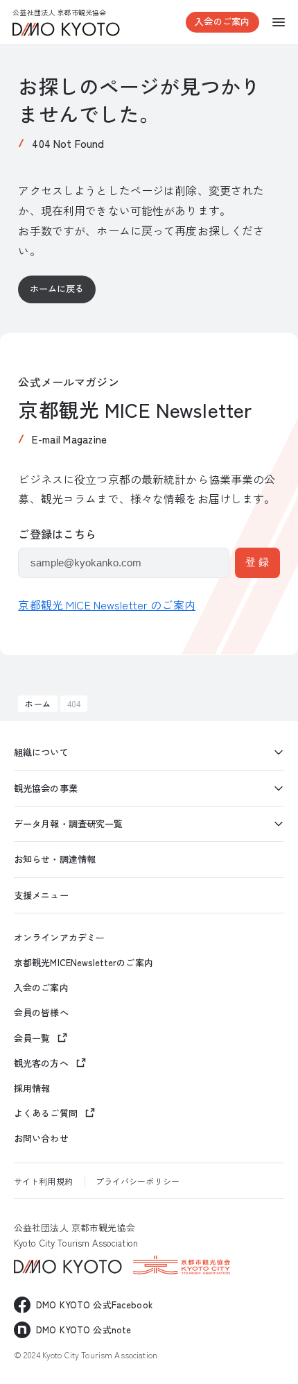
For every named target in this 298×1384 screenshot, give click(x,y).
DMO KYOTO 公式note (83, 1329)
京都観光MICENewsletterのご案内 (83, 962)
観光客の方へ (41, 1063)
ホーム (37, 703)
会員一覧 (32, 1038)
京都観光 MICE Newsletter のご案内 (106, 604)
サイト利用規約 (43, 1181)
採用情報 (32, 1088)
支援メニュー (41, 895)
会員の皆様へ (41, 1012)
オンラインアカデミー (59, 937)
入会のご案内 (222, 21)
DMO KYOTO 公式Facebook (94, 1304)
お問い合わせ (41, 1138)
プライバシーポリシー (137, 1181)
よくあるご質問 (46, 1113)
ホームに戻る (57, 288)
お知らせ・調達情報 (55, 859)
